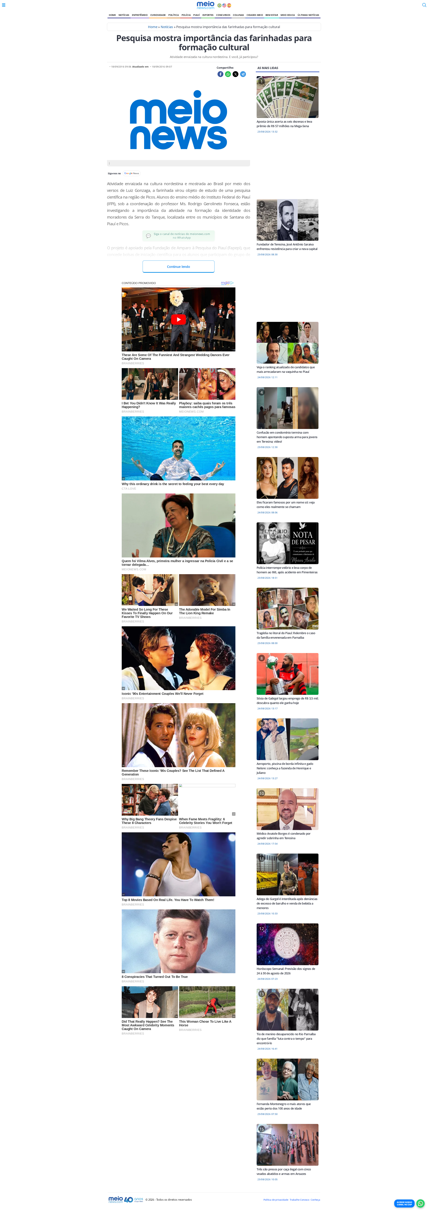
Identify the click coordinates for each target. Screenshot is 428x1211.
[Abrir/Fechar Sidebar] (4, 5)
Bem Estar (271, 15)
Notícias (124, 15)
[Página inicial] (206, 5)
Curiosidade (158, 15)
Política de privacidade (275, 1199)
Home (112, 15)
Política (173, 15)
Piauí (196, 15)
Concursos (223, 15)
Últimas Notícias (308, 15)
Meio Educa (288, 15)
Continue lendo (178, 266)
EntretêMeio (139, 15)
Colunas (238, 15)
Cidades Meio (255, 15)
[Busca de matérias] (424, 6)
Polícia (186, 15)
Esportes (207, 15)
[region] (287, 168)
